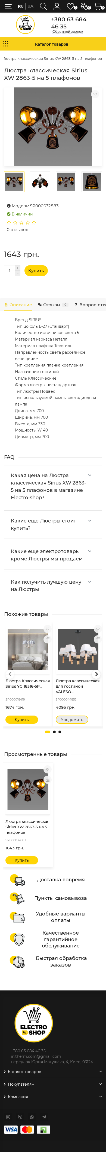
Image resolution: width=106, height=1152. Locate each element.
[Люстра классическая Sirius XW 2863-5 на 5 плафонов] (53, 126)
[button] (47, 732)
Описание (21, 304)
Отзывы (54, 304)
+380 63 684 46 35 (68, 22)
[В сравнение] (47, 639)
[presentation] (9, 674)
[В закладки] (95, 94)
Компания (18, 1096)
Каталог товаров (24, 1071)
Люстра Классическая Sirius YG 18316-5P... (27, 683)
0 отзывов (17, 229)
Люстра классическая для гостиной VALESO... (78, 686)
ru (21, 6)
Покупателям (21, 1084)
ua (30, 6)
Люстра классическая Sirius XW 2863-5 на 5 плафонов (27, 827)
